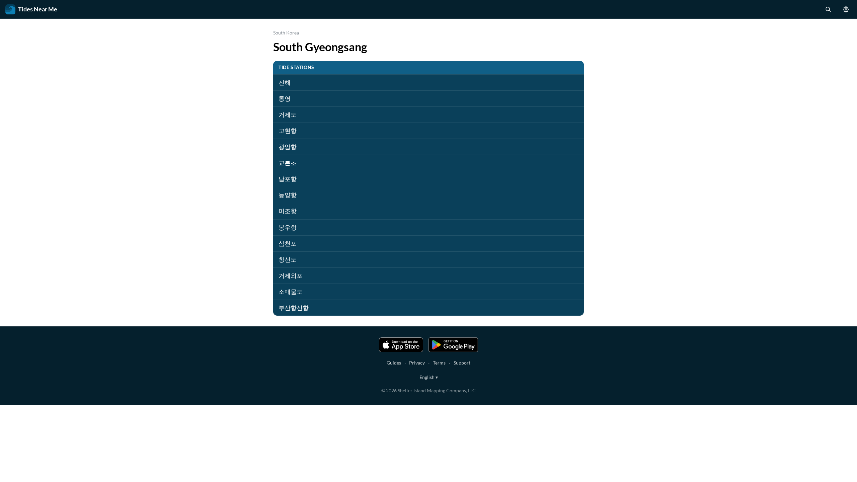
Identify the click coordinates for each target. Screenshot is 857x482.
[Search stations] (828, 9)
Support (462, 363)
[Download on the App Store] (401, 344)
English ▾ (428, 377)
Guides (394, 363)
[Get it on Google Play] (453, 344)
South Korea (286, 32)
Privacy (417, 363)
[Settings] (846, 9)
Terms (439, 363)
